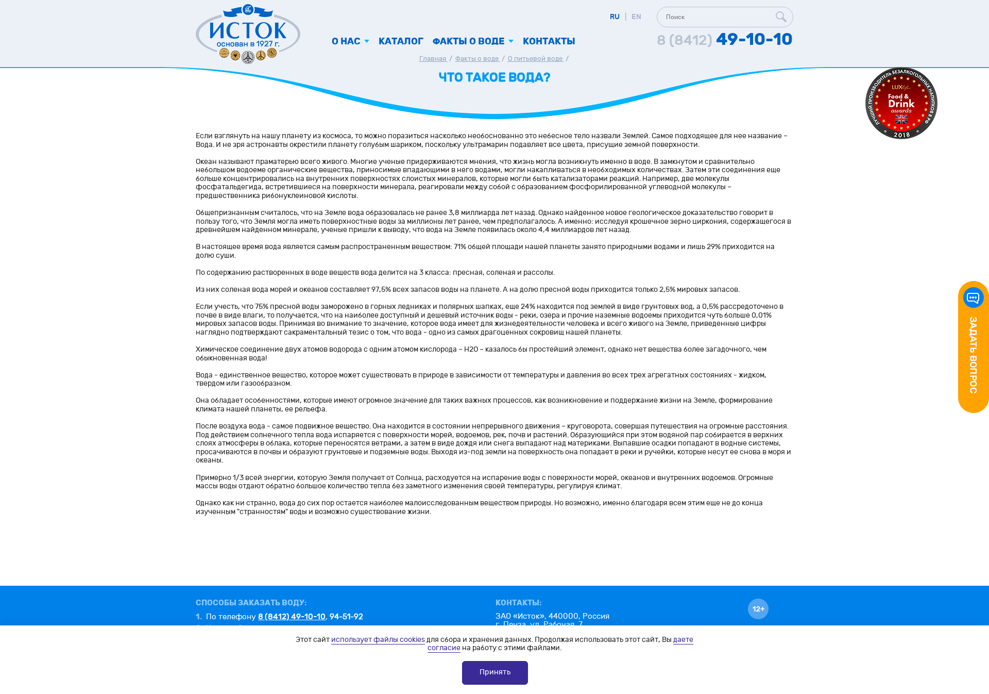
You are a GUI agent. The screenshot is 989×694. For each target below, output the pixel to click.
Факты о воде (477, 59)
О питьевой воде (536, 59)
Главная (433, 59)
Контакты (549, 41)
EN (636, 16)
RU (615, 16)
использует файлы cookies (378, 639)
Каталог (401, 41)
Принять (495, 672)
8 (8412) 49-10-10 (292, 616)
